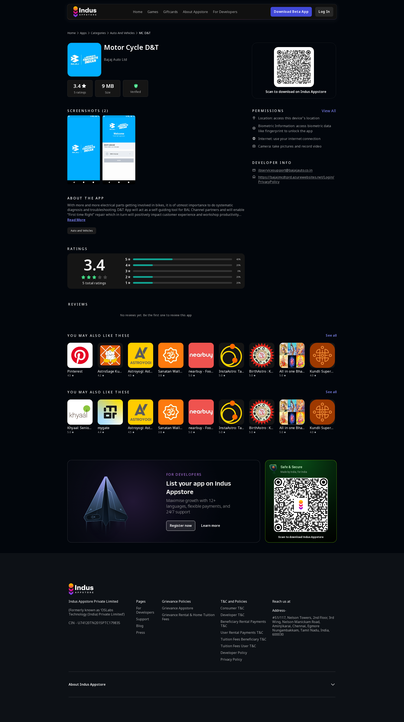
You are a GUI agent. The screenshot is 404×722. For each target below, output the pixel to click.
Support (142, 619)
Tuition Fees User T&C (238, 646)
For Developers (225, 12)
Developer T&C (233, 615)
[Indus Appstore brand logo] (84, 11)
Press (140, 632)
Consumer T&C (232, 608)
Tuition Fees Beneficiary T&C (243, 639)
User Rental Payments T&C (242, 632)
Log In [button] (324, 11)
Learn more (210, 525)
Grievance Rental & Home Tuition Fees (188, 617)
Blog (139, 626)
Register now (181, 525)
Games (153, 12)
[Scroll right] (331, 355)
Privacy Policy (231, 659)
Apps (83, 33)
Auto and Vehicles (122, 33)
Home (137, 12)
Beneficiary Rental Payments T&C (243, 623)
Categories (98, 33)
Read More (76, 219)
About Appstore (195, 12)
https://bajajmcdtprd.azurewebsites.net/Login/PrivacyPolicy (296, 179)
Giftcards (170, 12)
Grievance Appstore (177, 608)
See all (331, 335)
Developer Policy (234, 653)
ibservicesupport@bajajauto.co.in (285, 170)
